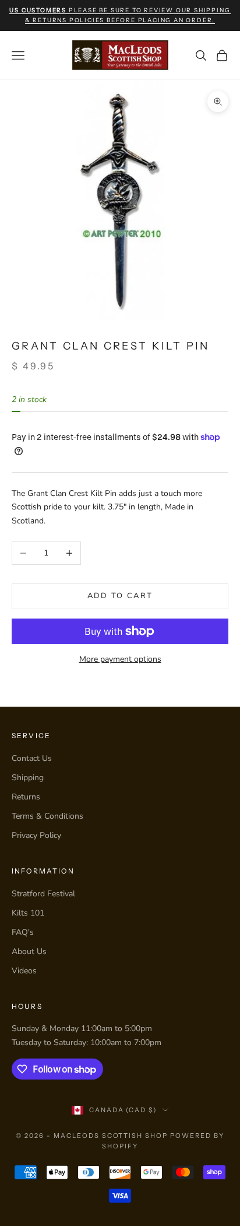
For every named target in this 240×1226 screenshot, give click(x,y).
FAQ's (23, 932)
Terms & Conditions (47, 816)
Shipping (28, 777)
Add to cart (120, 596)
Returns (26, 796)
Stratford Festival (43, 893)
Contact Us (32, 758)
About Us (29, 951)
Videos (24, 970)
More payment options (120, 659)
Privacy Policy (36, 835)
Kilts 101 (28, 912)
